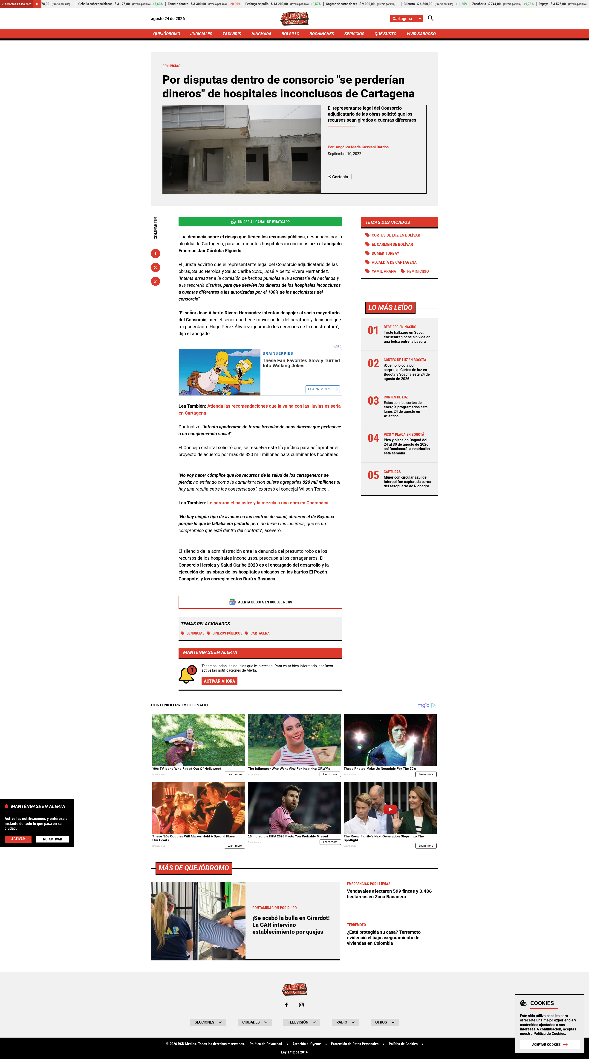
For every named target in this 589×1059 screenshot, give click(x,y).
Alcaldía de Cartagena (394, 262)
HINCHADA (261, 33)
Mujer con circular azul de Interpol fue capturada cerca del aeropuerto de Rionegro (407, 482)
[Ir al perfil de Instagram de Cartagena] (301, 1005)
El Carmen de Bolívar (392, 244)
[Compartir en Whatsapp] (155, 281)
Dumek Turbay (385, 253)
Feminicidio (418, 271)
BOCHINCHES (321, 33)
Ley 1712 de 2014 (294, 1052)
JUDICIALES (201, 33)
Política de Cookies (549, 1033)
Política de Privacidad (266, 1044)
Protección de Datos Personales (354, 1044)
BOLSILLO (290, 33)
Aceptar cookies (546, 1044)
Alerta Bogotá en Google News (265, 602)
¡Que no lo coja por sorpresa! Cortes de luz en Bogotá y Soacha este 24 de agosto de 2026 (407, 372)
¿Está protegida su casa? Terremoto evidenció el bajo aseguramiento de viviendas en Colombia (384, 937)
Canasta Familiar (16, 4)
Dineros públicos (228, 633)
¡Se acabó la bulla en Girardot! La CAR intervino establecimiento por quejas (291, 925)
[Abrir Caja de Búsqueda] (430, 18)
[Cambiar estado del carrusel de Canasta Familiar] (37, 4)
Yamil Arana (384, 271)
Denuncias (196, 633)
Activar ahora (219, 681)
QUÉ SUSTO (385, 33)
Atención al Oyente (306, 1044)
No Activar (52, 839)
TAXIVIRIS (231, 33)
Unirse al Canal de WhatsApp (264, 222)
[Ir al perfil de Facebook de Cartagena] (286, 1005)
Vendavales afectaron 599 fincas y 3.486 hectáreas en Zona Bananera (389, 893)
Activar (18, 839)
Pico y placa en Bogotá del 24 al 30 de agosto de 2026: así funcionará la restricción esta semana (407, 447)
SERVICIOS (354, 33)
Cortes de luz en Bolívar (396, 235)
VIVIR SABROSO (421, 33)
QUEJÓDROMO (166, 33)
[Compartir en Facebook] (155, 253)
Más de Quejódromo (194, 868)
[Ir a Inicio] (294, 19)
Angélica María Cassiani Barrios (362, 147)
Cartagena (260, 633)
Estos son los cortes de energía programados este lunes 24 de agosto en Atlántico (406, 409)
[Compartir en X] (155, 267)
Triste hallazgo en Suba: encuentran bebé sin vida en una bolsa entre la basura (407, 337)
